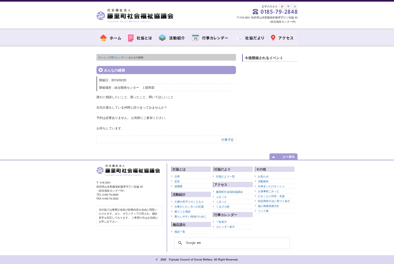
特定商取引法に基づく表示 (274, 201)
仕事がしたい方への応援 (189, 206)
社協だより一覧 (225, 176)
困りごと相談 (182, 211)
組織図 (178, 186)
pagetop (283, 156)
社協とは (140, 37)
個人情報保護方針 (268, 206)
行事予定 (227, 139)
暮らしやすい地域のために (190, 216)
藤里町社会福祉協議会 (135, 16)
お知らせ (263, 176)
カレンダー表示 (225, 226)
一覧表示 (221, 222)
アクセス (282, 37)
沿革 (177, 176)
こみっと (221, 201)
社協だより (249, 37)
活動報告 (263, 181)
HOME (110, 37)
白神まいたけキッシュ (271, 186)
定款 (177, 181)
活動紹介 (171, 37)
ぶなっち (221, 197)
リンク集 (263, 211)
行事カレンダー (209, 37)
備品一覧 (179, 231)
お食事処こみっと (268, 191)
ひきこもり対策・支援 (271, 196)
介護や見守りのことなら (189, 201)
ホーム (102, 57)
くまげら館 (222, 206)
